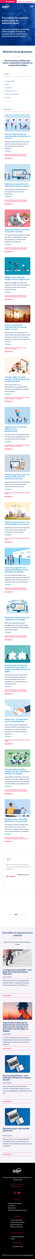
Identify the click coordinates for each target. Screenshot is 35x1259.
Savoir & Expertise (16, 1224)
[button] (8, 914)
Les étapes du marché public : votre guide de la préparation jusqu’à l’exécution (17, 972)
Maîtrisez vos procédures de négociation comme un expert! (17, 185)
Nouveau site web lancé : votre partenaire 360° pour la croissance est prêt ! (17, 1077)
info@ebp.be (18, 1186)
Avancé (8, 97)
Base (7, 84)
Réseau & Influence (16, 1227)
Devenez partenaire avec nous (17, 1210)
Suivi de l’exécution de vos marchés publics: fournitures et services (17, 136)
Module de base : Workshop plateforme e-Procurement (16, 820)
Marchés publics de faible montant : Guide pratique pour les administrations (17, 379)
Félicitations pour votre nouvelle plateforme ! (16, 1129)
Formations (11, 1205)
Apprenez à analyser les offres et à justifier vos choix (17, 230)
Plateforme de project (15, 1203)
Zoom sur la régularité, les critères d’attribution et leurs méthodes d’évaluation (17, 569)
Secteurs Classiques (12, 94)
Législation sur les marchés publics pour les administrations (16, 429)
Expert (14, 588)
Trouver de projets (16, 1220)
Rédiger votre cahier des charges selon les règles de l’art (17, 278)
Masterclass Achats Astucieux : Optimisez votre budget (17, 618)
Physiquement (10, 91)
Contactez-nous (17, 1246)
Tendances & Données (17, 1222)
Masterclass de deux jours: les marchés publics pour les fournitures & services (17, 476)
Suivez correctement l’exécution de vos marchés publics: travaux (16, 327)
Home (4, 13)
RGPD (13, 1239)
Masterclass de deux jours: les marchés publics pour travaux (17, 523)
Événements (12, 1208)
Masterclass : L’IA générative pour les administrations (16, 720)
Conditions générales (17, 1236)
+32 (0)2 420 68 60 (18, 1184)
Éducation (9, 87)
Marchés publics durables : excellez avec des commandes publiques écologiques (17, 771)
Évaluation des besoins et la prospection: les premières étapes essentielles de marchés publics (17, 668)
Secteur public (10, 81)
